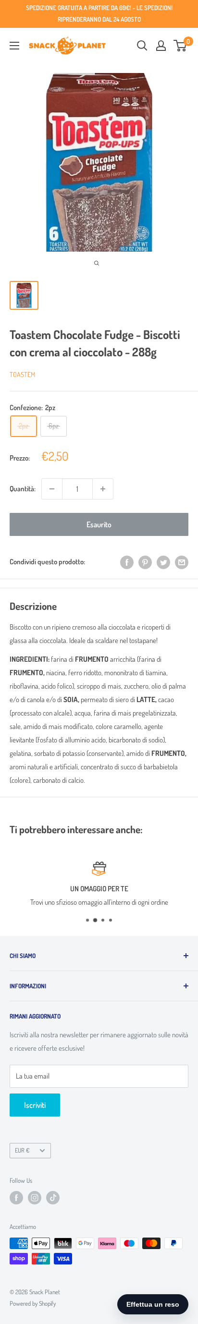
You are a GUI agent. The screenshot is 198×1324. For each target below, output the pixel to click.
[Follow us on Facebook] (16, 1197)
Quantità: (23, 488)
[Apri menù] (14, 45)
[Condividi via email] (181, 562)
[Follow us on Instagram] (34, 1197)
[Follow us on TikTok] (53, 1197)
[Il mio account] (161, 45)
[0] (180, 45)
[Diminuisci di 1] (52, 489)
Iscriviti (35, 1105)
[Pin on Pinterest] (145, 562)
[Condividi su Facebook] (127, 562)
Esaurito (99, 524)
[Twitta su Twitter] (163, 562)
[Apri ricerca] (142, 45)
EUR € (22, 1150)
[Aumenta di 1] (103, 489)
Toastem (22, 374)
